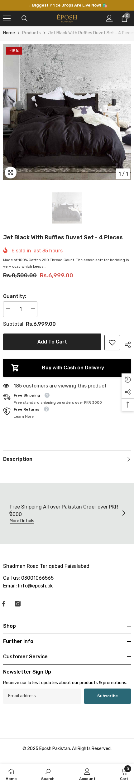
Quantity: (14, 296)
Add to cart (52, 342)
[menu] (7, 18)
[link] (112, 342)
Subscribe (107, 696)
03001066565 (37, 578)
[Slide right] (123, 513)
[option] (67, 5)
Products (31, 33)
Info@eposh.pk (35, 586)
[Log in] (109, 18)
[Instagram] (17, 603)
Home (9, 33)
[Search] (24, 18)
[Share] (125, 343)
